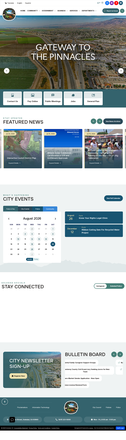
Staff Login (120, 428)
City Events (25, 209)
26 (32, 249)
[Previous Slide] (6, 71)
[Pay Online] (32, 98)
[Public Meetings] (53, 98)
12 (32, 239)
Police (37, 209)
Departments (88, 11)
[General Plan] (93, 98)
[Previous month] (8, 219)
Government (47, 11)
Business (62, 11)
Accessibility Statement (21, 428)
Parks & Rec (10, 209)
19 (32, 244)
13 (39, 239)
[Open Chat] (12, 419)
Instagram (100, 286)
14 (46, 239)
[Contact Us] (12, 98)
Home (22, 11)
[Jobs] (73, 98)
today (36, 259)
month (29, 259)
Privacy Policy (33, 428)
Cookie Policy (55, 428)
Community (32, 11)
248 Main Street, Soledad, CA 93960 (23, 420)
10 (18, 239)
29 (32, 229)
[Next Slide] (121, 71)
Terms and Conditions (44, 428)
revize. (91, 428)
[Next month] (55, 219)
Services (74, 11)
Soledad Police (116, 286)
